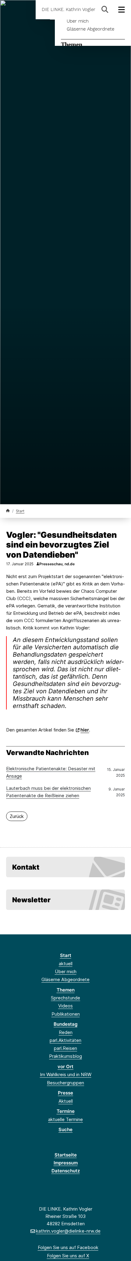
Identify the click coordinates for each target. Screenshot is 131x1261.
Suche (65, 1129)
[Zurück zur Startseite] (8, 511)
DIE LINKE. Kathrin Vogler (68, 9)
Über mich (78, 21)
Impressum (66, 1163)
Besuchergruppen (65, 1083)
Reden (66, 1032)
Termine (66, 1111)
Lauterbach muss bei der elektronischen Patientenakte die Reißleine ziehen (48, 791)
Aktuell (65, 1101)
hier (84, 730)
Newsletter (31, 900)
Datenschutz (65, 1171)
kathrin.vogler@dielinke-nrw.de (68, 1231)
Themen (71, 44)
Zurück (17, 816)
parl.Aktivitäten (65, 1040)
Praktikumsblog (65, 1056)
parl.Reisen (65, 1048)
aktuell (66, 963)
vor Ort (65, 1066)
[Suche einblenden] (104, 9)
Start (20, 511)
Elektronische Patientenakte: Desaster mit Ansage (50, 772)
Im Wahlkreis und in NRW (65, 1074)
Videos (65, 1006)
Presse (65, 1093)
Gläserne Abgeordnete (90, 29)
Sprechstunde (65, 998)
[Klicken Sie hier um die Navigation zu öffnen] (121, 9)
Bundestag (65, 1024)
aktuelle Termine (65, 1119)
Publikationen (65, 1014)
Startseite (66, 1155)
